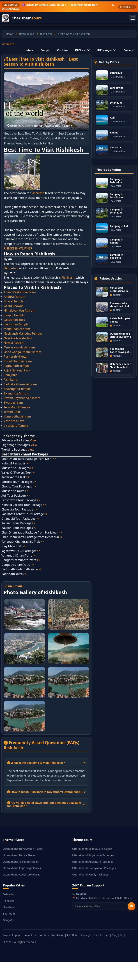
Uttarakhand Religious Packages (92, 848)
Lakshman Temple (16, 324)
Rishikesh (46, 34)
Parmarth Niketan (16, 357)
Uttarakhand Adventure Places (21, 874)
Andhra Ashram (14, 297)
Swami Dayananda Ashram (22, 398)
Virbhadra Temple (16, 426)
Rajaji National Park (17, 370)
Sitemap (104, 935)
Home (9, 34)
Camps (45, 50)
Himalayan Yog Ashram (19, 310)
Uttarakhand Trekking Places (20, 861)
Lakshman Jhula (14, 320)
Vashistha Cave (14, 421)
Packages (106, 50)
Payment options (12, 935)
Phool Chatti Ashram (18, 361)
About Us (30, 935)
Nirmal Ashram (14, 343)
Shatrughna (12, 389)
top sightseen (89, 935)
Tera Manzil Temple (17, 407)
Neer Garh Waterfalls (18, 338)
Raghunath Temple (16, 366)
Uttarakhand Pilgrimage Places (22, 868)
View (33, 440)
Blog (114, 935)
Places (82, 50)
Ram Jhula (10, 375)
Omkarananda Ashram (19, 347)
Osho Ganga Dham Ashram (22, 352)
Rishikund (10, 380)
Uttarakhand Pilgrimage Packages (93, 855)
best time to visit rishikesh (74, 34)
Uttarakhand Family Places (19, 855)
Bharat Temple (14, 301)
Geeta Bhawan (14, 306)
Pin (121, 935)
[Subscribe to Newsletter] (131, 906)
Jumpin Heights (14, 315)
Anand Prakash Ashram (20, 292)
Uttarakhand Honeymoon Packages (94, 868)
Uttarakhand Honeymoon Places (23, 848)
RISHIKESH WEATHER (18, 248)
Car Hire (62, 50)
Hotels (28, 50)
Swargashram (13, 403)
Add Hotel (72, 935)
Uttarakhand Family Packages (90, 874)
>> (54, 459)
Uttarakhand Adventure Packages (92, 861)
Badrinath (9, 913)
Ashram (25, 416)
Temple (25, 389)
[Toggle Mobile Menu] (132, 18)
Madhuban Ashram (17, 329)
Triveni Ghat (12, 412)
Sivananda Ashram (16, 393)
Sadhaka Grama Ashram (20, 384)
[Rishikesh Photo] (24, 614)
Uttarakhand (26, 34)
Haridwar (8, 907)
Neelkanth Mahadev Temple (23, 333)
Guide (127, 50)
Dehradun (11, 268)
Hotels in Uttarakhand (51, 935)
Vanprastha (12, 416)
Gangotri (8, 920)
